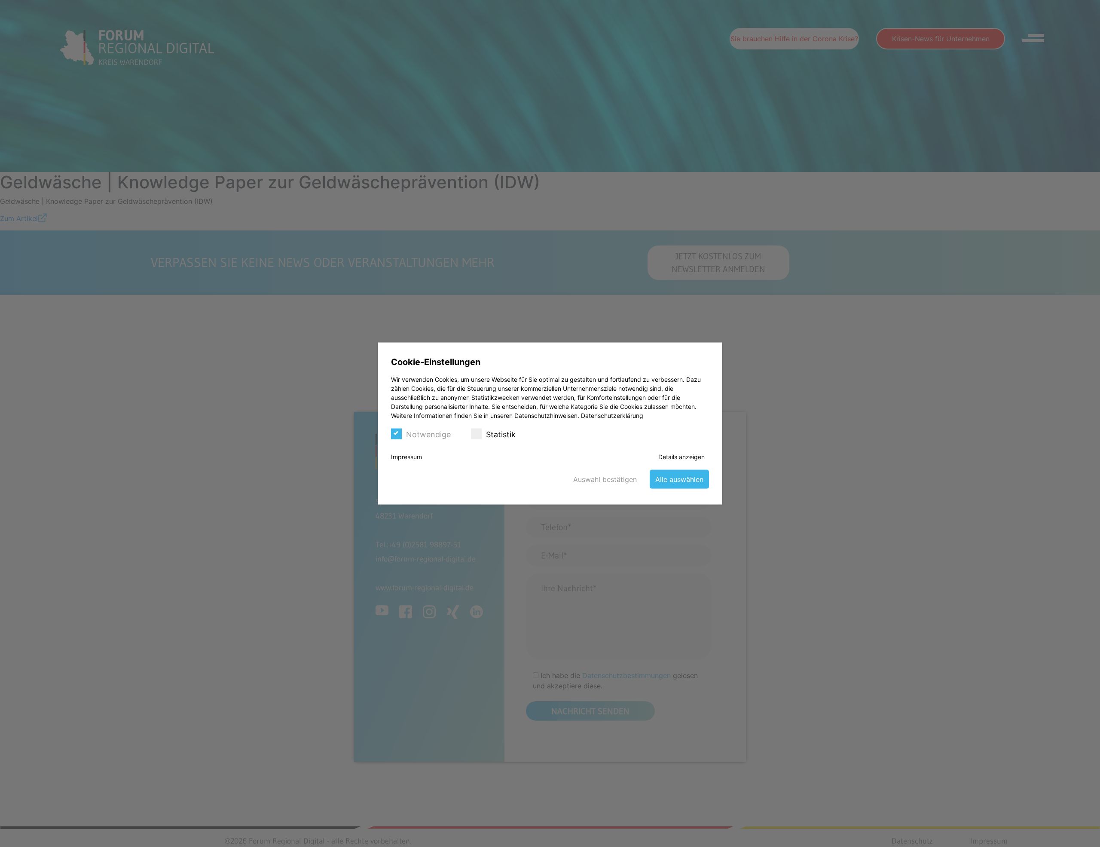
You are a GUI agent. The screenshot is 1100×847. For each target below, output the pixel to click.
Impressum (406, 456)
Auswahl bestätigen (605, 479)
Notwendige (428, 434)
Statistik (501, 434)
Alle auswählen (679, 479)
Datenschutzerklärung (612, 415)
